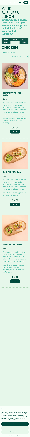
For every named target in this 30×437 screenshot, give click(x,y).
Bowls (6, 39)
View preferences (15, 432)
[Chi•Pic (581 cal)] (15, 155)
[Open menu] (19, 2)
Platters (24, 39)
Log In (15, 131)
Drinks (24, 42)
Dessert (6, 42)
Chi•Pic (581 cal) (12, 172)
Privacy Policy (18, 435)
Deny (15, 428)
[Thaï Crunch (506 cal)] (15, 76)
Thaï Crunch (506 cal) (13, 94)
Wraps (15, 39)
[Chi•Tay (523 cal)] (15, 227)
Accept (15, 424)
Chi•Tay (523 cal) (12, 244)
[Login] (14, 2)
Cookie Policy (11, 435)
